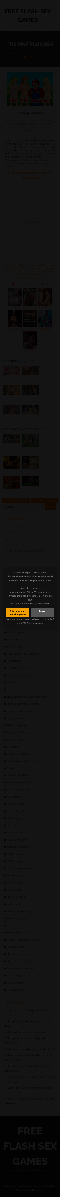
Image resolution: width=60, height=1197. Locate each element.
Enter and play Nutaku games (18, 612)
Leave (42, 610)
